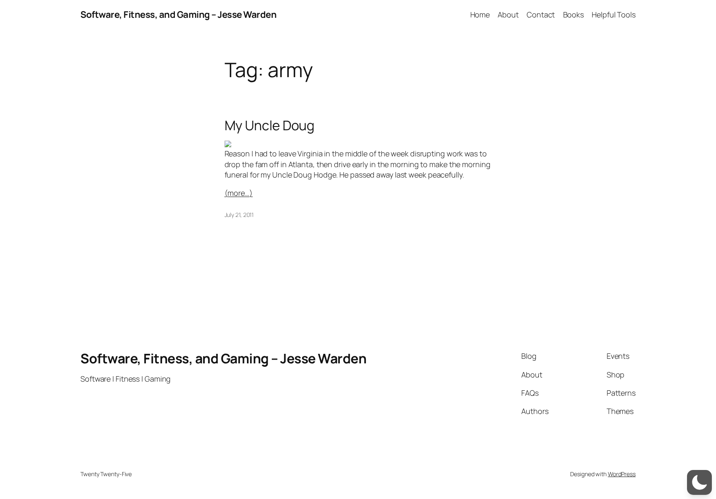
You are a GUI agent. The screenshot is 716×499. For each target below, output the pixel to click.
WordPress (622, 474)
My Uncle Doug (270, 125)
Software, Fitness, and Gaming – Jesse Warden (178, 14)
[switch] (699, 482)
